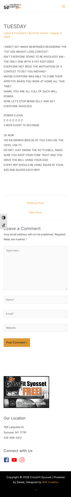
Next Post (35, 212)
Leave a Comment (15, 33)
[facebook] (7, 460)
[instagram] (22, 460)
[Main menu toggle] (63, 6)
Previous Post (35, 203)
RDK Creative (50, 482)
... (35, 489)
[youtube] (15, 460)
